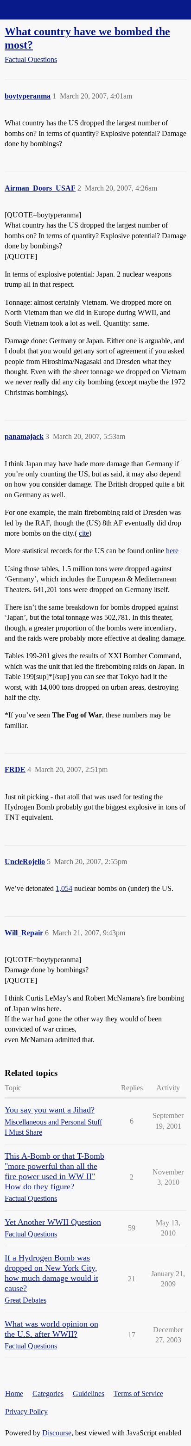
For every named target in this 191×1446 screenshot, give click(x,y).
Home (14, 1393)
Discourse (56, 1433)
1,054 (64, 888)
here (172, 551)
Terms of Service (138, 1393)
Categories (48, 1393)
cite (84, 533)
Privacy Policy (26, 1411)
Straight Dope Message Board (49, 9)
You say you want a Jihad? (50, 1109)
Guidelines (88, 1393)
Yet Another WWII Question (53, 1222)
